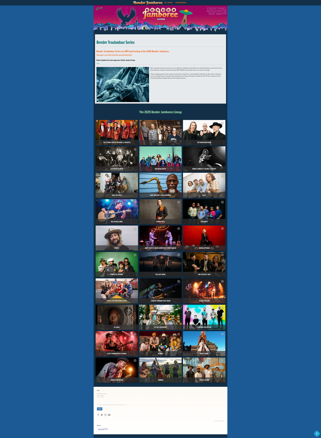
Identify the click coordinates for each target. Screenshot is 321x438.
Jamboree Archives (102, 393)
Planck (160, 353)
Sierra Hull (160, 221)
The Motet (204, 221)
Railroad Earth (160, 168)
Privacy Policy (100, 397)
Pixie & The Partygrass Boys (117, 300)
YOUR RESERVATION (180, 3)
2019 (97, 63)
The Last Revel (160, 274)
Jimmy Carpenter (117, 380)
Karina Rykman (204, 248)
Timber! (160, 380)
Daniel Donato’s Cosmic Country (204, 168)
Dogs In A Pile (117, 195)
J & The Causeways (160, 327)
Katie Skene (204, 353)
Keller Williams (117, 221)
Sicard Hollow (204, 300)
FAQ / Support (100, 395)
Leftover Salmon (117, 168)
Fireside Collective (204, 327)
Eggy (204, 195)
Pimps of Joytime (117, 274)
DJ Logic (117, 327)
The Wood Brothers (204, 142)
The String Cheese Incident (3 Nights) (116, 142)
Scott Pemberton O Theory (116, 353)
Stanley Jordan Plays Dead (160, 300)
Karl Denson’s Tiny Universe (160, 195)
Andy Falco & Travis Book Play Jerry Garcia (160, 248)
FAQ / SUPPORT (168, 3)
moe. (160, 142)
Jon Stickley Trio (204, 274)
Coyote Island (204, 380)
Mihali (116, 248)
